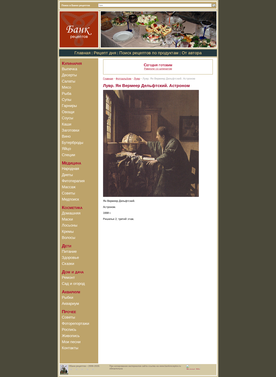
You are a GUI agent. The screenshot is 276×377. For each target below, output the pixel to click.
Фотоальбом (123, 78)
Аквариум (70, 303)
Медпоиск (70, 199)
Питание (69, 251)
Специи (68, 155)
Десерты (69, 75)
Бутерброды (72, 142)
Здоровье (70, 257)
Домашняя (71, 213)
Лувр (137, 78)
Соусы (67, 118)
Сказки (68, 263)
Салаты (68, 81)
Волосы (68, 237)
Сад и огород (73, 283)
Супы (66, 99)
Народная (70, 168)
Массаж (69, 187)
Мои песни (71, 342)
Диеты (67, 175)
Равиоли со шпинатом (158, 68)
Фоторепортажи (75, 323)
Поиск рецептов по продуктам (148, 52)
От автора (192, 52)
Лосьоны (69, 225)
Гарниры (69, 105)
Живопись (71, 336)
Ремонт (68, 277)
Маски (67, 219)
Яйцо (66, 148)
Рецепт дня (105, 52)
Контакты (70, 348)
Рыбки (67, 297)
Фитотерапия (73, 181)
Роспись (69, 329)
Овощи (68, 112)
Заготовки (70, 130)
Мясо (66, 87)
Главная (82, 52)
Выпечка (69, 69)
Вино (66, 136)
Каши (66, 124)
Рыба (66, 93)
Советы (68, 193)
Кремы (68, 231)
